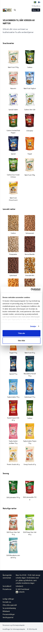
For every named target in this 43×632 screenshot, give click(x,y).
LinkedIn (21, 592)
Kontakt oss (7, 602)
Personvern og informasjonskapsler (14, 625)
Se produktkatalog (9, 608)
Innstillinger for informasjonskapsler (14, 629)
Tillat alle (21, 333)
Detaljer (33, 326)
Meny (34, 10)
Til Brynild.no (36, 6)
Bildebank (6, 611)
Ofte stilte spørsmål (10, 605)
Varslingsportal (8, 617)
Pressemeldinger (9, 614)
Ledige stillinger (8, 599)
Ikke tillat (21, 340)
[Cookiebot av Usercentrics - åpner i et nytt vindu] (30, 289)
